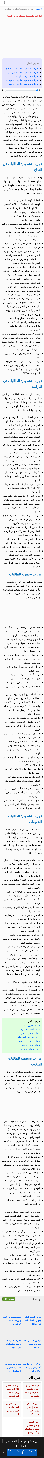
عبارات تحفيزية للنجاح (30, 1033)
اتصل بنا (21, 1446)
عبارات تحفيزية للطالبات (27, 76)
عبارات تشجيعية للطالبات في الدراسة (21, 72)
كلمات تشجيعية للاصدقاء (29, 1037)
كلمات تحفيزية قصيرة (30, 1025)
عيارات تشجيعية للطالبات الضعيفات (22, 80)
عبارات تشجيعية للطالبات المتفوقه (22, 84)
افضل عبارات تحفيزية (30, 1049)
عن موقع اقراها (29, 1441)
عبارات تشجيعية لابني (30, 1045)
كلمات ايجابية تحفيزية (30, 1029)
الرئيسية (38, 9)
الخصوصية (10, 1441)
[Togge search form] (3, 2)
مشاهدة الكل (9, 1299)
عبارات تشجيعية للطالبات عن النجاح (22, 68)
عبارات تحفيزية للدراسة (29, 1041)
